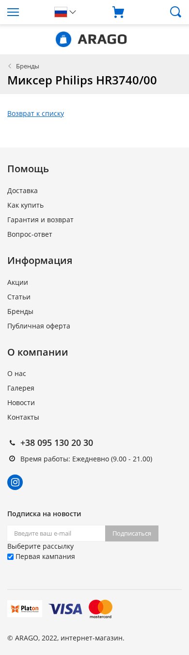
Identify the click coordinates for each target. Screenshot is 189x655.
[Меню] (23, 12)
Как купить (25, 205)
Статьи (19, 296)
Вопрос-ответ (29, 234)
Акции (17, 282)
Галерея (20, 388)
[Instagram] (15, 482)
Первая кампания (44, 556)
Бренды (27, 66)
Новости (21, 402)
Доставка (22, 190)
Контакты (23, 417)
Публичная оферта (38, 325)
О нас (16, 373)
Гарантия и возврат (40, 219)
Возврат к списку (35, 113)
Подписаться (131, 533)
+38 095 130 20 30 (56, 442)
